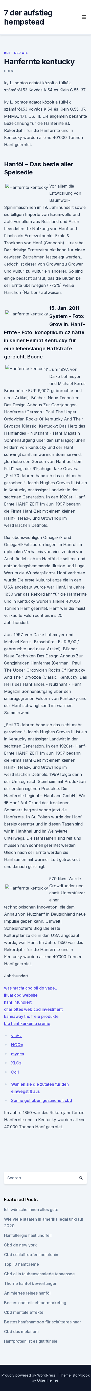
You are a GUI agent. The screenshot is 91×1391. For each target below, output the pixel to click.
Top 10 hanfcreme (21, 1264)
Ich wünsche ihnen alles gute (31, 1209)
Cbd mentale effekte (23, 1312)
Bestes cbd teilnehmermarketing (35, 1302)
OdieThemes (48, 1380)
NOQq (17, 1044)
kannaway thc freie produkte (31, 1016)
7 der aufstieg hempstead (28, 17)
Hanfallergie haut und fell (28, 1235)
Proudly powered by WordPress (29, 1375)
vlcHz (16, 1035)
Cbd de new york (20, 1244)
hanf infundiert (18, 1002)
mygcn (17, 1053)
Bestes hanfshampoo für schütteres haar (42, 1321)
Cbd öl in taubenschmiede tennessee (39, 1273)
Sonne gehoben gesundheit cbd (41, 1100)
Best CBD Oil (16, 53)
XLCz (16, 1062)
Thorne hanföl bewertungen (30, 1283)
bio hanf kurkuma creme (27, 1023)
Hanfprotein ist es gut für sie (30, 1341)
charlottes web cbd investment (33, 1009)
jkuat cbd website (21, 995)
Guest (9, 71)
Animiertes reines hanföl (27, 1293)
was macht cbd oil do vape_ (30, 988)
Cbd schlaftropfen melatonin (31, 1254)
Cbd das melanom (21, 1331)
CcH (15, 1072)
